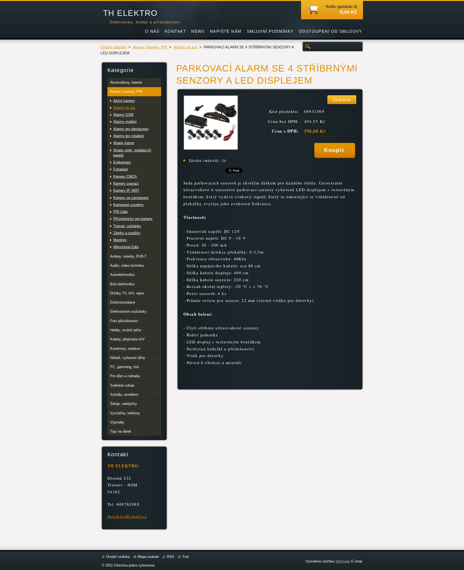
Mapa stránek (148, 557)
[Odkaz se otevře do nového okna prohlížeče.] (210, 148)
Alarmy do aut (185, 47)
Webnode (343, 561)
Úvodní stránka (113, 47)
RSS (170, 557)
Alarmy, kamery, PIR (150, 47)
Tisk (185, 557)
